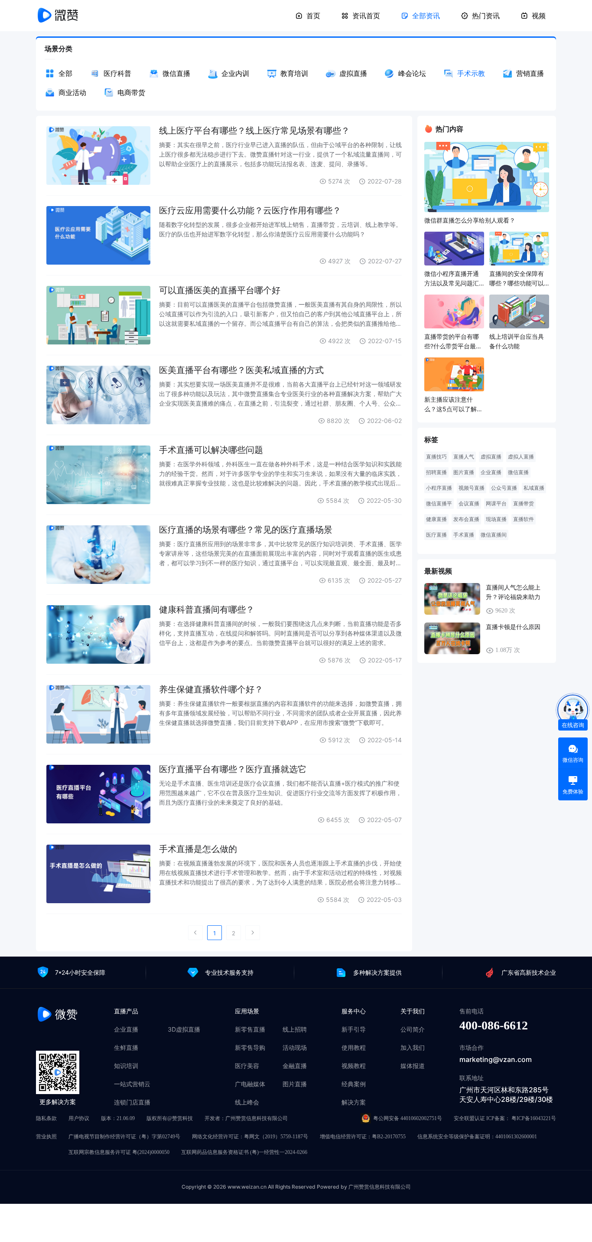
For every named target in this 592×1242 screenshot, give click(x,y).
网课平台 (496, 504)
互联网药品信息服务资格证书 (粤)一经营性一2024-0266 (244, 1152)
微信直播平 (439, 504)
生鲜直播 (126, 1048)
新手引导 (354, 1029)
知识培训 (126, 1066)
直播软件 (523, 519)
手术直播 (463, 535)
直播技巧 (436, 457)
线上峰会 (247, 1102)
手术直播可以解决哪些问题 (211, 450)
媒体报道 (412, 1066)
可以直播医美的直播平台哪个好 (219, 290)
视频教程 (354, 1066)
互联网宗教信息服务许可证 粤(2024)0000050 (118, 1152)
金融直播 (295, 1066)
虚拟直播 (491, 457)
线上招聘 (295, 1029)
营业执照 (46, 1137)
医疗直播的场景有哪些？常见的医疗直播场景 (245, 529)
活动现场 (295, 1048)
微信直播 (518, 472)
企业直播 (491, 472)
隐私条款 (46, 1118)
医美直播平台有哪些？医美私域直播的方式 (241, 370)
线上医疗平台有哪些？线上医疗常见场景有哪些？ (254, 130)
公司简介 (412, 1029)
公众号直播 (504, 488)
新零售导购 (250, 1048)
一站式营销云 (132, 1084)
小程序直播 (439, 488)
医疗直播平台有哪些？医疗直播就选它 (232, 769)
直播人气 (463, 457)
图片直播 (463, 472)
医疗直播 (436, 535)
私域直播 (534, 488)
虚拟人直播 (521, 457)
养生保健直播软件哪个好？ (211, 689)
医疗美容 (247, 1066)
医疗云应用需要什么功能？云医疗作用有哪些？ (250, 210)
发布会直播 (466, 519)
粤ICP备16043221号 (533, 1118)
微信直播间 (494, 535)
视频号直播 (472, 488)
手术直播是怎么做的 (198, 849)
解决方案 (354, 1102)
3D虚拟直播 (184, 1029)
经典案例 (354, 1084)
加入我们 (412, 1048)
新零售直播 (250, 1029)
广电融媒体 (250, 1084)
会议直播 (469, 504)
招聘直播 (436, 472)
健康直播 (436, 519)
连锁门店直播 (132, 1102)
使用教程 (354, 1048)
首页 (313, 15)
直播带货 (523, 504)
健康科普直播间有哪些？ (206, 609)
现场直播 (496, 519)
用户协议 (78, 1118)
